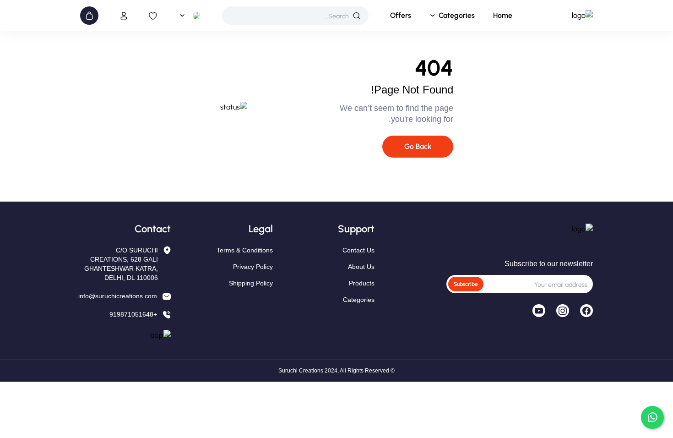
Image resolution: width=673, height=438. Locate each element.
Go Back (417, 146)
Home (502, 15)
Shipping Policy (251, 283)
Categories (457, 15)
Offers (400, 15)
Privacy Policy (253, 266)
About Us (361, 266)
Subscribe (466, 284)
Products (361, 283)
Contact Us (358, 250)
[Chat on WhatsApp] (652, 417)
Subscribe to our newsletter (549, 264)
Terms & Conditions (245, 250)
